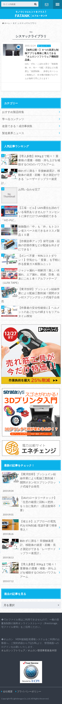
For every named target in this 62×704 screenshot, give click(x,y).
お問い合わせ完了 (29, 189)
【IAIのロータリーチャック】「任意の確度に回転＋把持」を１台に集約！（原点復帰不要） (30, 506)
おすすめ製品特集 (13, 111)
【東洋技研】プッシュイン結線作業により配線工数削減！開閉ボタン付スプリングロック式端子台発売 (30, 295)
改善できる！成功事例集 (17, 126)
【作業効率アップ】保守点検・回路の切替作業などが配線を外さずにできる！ (39, 245)
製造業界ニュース (13, 133)
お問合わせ (46, 4)
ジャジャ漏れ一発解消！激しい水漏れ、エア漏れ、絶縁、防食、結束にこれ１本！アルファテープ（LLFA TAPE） (30, 276)
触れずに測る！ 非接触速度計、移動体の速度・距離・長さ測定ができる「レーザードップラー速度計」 (30, 177)
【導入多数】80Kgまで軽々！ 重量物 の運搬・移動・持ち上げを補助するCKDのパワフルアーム (39, 160)
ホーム (7, 23)
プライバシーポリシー (29, 691)
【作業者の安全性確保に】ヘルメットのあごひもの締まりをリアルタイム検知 (39, 311)
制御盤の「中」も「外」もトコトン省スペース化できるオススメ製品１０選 (39, 230)
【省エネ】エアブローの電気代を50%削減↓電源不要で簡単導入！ (30, 527)
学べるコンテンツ (13, 119)
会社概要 (8, 691)
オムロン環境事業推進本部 (42, 650)
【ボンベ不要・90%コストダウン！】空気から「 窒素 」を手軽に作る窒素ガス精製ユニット (39, 259)
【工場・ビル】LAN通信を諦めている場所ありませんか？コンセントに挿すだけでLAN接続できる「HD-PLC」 (30, 214)
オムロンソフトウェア (13, 650)
